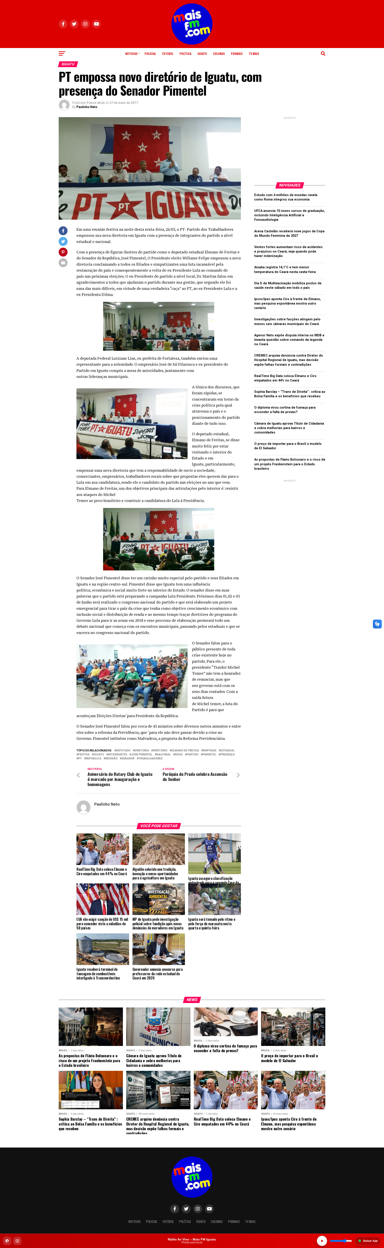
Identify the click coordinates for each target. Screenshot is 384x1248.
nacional (163, 754)
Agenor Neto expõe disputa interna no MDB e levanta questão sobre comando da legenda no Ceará (289, 339)
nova (179, 754)
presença (227, 754)
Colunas (219, 53)
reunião (111, 758)
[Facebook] (7, 1241)
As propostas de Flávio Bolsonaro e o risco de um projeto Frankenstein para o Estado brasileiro (289, 464)
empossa (209, 750)
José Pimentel (141, 754)
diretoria (141, 750)
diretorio (160, 750)
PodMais (236, 53)
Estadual (227, 750)
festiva (84, 754)
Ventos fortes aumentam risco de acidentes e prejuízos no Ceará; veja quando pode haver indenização (288, 251)
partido (192, 754)
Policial (150, 53)
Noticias (131, 53)
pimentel (209, 754)
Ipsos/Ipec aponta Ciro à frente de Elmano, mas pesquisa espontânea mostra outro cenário (287, 303)
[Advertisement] (289, 148)
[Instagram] (17, 1241)
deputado (123, 750)
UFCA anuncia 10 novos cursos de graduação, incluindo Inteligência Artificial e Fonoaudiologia (289, 215)
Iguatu (202, 53)
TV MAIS (254, 53)
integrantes (117, 754)
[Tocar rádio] (322, 1241)
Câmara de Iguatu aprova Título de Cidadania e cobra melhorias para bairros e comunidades (289, 428)
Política (185, 53)
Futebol (167, 53)
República (93, 758)
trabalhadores (150, 758)
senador (128, 758)
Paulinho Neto (86, 107)
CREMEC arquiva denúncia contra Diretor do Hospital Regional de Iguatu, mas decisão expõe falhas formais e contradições (288, 360)
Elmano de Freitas (185, 750)
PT (80, 758)
